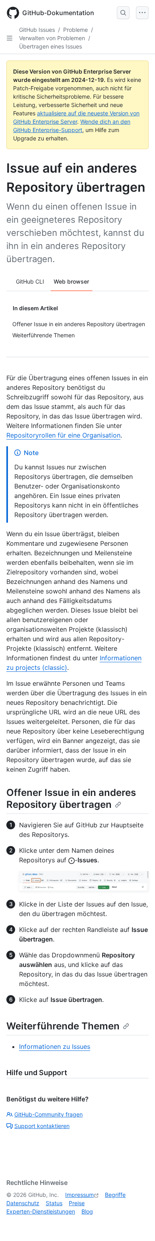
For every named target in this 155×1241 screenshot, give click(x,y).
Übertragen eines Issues (50, 46)
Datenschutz (22, 1203)
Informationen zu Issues (54, 1046)
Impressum (79, 1194)
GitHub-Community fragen (48, 1114)
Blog (87, 1211)
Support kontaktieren (42, 1125)
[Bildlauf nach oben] (137, 1223)
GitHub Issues (37, 29)
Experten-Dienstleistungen (40, 1211)
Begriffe (115, 1194)
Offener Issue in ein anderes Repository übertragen (71, 798)
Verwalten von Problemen (52, 38)
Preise (77, 1203)
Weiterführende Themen (63, 1026)
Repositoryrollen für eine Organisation (63, 435)
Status (54, 1203)
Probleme (75, 29)
